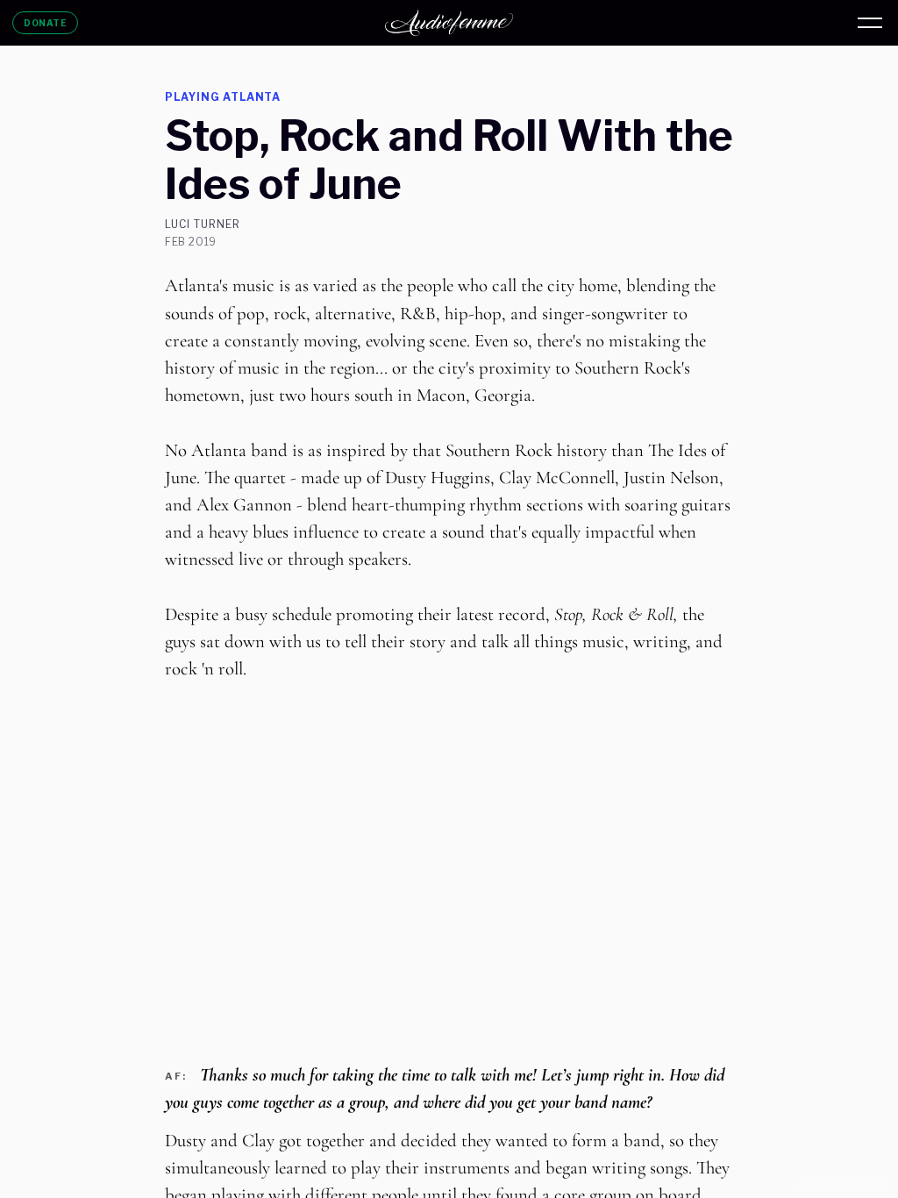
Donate (45, 23)
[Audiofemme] (449, 23)
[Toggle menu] (870, 23)
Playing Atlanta (223, 96)
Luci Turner (202, 224)
